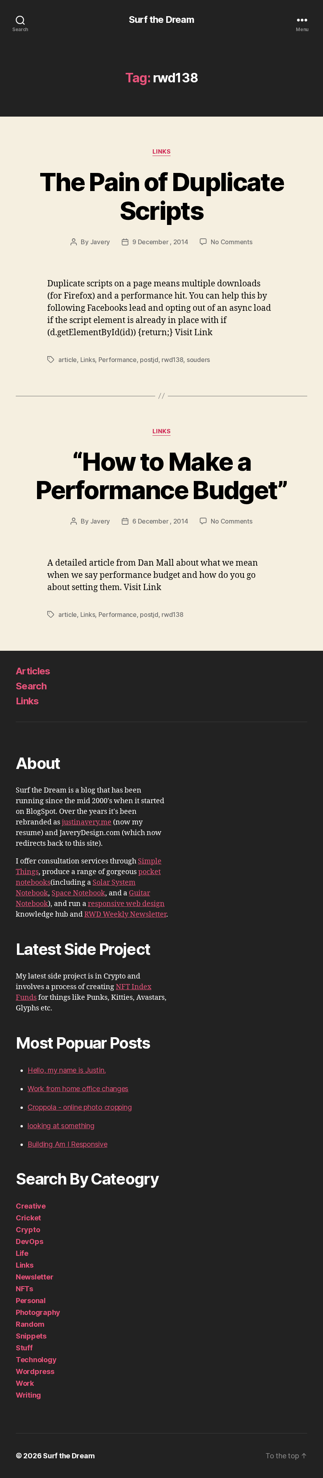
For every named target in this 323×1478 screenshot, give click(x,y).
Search (31, 686)
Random (30, 1324)
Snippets (31, 1336)
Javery (100, 242)
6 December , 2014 (160, 521)
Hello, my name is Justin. (67, 1070)
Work (25, 1383)
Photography (38, 1312)
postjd (149, 360)
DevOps (29, 1241)
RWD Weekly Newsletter (125, 914)
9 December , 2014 (160, 242)
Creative (31, 1206)
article (67, 360)
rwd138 (172, 360)
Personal (31, 1300)
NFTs (24, 1289)
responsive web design (126, 903)
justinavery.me (86, 822)
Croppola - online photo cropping (80, 1107)
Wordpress (35, 1371)
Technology (36, 1359)
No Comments (231, 242)
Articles (33, 671)
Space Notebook (78, 893)
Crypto (28, 1229)
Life (22, 1253)
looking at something (61, 1125)
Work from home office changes (78, 1088)
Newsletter (34, 1277)
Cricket (28, 1218)
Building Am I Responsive (68, 1144)
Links (161, 151)
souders (198, 360)
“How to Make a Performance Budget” (161, 475)
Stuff (24, 1348)
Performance (117, 360)
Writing (28, 1395)
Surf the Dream (161, 19)
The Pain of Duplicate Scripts (161, 196)
